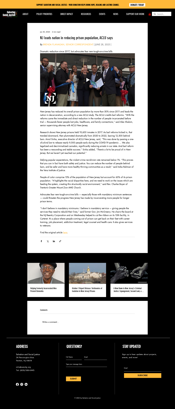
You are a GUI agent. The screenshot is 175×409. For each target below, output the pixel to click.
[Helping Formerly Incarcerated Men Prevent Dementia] (46, 273)
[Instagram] (21, 384)
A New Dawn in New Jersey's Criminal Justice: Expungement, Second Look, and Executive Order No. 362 (128, 290)
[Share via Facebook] (41, 241)
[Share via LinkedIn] (54, 241)
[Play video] (87, 79)
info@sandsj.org (23, 367)
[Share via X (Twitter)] (47, 241)
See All (145, 258)
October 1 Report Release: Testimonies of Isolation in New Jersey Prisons (87, 290)
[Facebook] (17, 384)
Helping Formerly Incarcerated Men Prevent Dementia (43, 290)
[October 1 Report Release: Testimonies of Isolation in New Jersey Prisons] (87, 273)
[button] (149, 14)
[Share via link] (60, 241)
